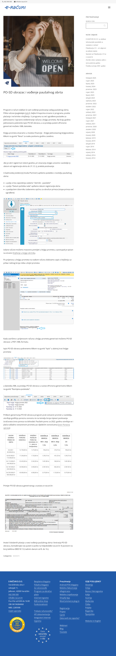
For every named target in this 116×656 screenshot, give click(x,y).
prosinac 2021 (91, 115)
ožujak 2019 (90, 144)
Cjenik (62, 615)
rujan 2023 (90, 92)
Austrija (88, 598)
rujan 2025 (90, 81)
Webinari (63, 625)
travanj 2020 (90, 135)
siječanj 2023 (91, 101)
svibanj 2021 (90, 124)
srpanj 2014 (90, 152)
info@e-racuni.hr (21, 2)
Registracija (65, 608)
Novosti (16, 556)
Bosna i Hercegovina (94, 591)
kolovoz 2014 (90, 149)
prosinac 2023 (91, 89)
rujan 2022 (90, 109)
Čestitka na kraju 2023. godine (95, 66)
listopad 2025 (91, 78)
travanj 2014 (90, 158)
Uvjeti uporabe (14, 611)
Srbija (87, 588)
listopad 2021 (91, 118)
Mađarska (89, 601)
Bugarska (89, 611)
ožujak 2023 (90, 98)
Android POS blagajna (69, 585)
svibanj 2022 (90, 112)
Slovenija (89, 585)
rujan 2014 (90, 146)
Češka (87, 604)
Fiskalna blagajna (41, 585)
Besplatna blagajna (42, 581)
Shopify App (65, 598)
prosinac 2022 (91, 103)
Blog (61, 628)
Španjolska (89, 614)
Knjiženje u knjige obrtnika (24, 253)
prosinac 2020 (91, 126)
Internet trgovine (41, 598)
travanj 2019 (90, 141)
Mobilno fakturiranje (68, 588)
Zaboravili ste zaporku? (69, 618)
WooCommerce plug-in (69, 601)
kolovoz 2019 (90, 138)
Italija (87, 594)
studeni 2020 (91, 129)
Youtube (63, 632)
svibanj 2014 (90, 155)
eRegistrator (65, 591)
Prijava (62, 611)
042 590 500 (8, 2)
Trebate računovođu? (43, 611)
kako (27, 113)
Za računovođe (40, 588)
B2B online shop (41, 601)
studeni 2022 (91, 106)
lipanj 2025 (90, 83)
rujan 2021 (90, 121)
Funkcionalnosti (41, 604)
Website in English (93, 621)
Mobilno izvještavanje (69, 594)
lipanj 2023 (90, 95)
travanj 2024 (90, 86)
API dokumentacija (42, 614)
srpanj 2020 (90, 132)
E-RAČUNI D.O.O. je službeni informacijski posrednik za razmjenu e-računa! (96, 42)
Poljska (88, 607)
